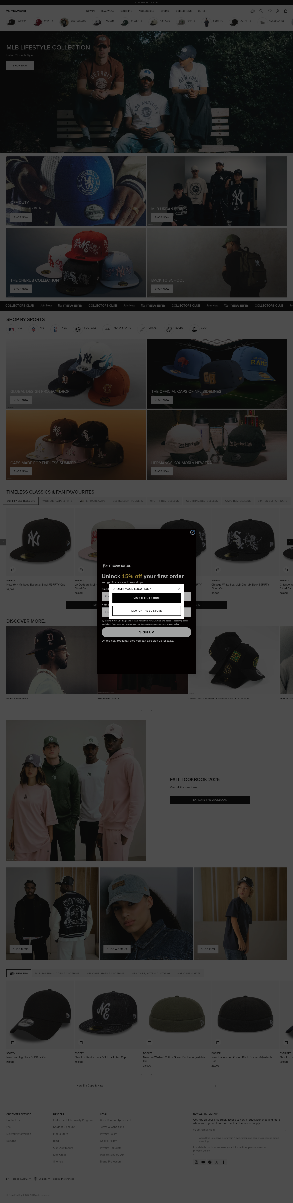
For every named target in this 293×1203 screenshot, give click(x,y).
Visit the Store (147, 598)
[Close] (179, 589)
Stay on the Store (146, 611)
